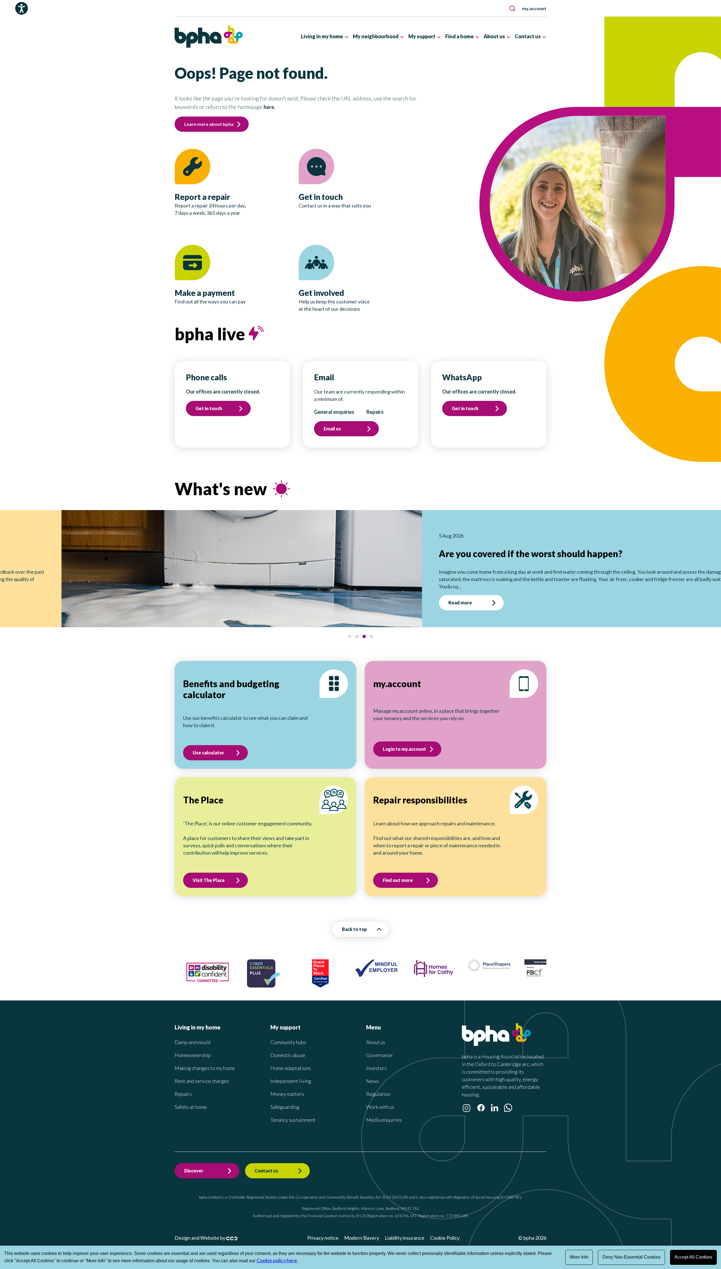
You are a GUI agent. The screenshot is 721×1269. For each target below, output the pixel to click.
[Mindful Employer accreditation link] (331, 967)
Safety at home (191, 1099)
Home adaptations (290, 1061)
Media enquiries (384, 1112)
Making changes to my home (205, 1061)
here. (269, 107)
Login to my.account (404, 741)
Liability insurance (404, 1230)
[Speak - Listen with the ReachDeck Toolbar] (21, 8)
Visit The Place (209, 872)
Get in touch (208, 408)
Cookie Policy (445, 1230)
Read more (597, 595)
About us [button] (494, 36)
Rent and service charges (202, 1074)
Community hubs (288, 1035)
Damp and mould (192, 1035)
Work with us (380, 1099)
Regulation (378, 1086)
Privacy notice (323, 1230)
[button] (512, 8)
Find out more (398, 872)
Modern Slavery (361, 1230)
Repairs (183, 1086)
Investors (376, 1061)
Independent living (290, 1074)
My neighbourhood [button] (376, 36)
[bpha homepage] (496, 1037)
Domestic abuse (287, 1048)
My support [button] (421, 36)
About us (375, 1035)
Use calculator (208, 745)
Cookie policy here (277, 1260)
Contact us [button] (528, 36)
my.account (534, 8)
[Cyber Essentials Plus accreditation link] (218, 978)
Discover (193, 1163)
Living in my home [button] (322, 36)
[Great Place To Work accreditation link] (275, 978)
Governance (379, 1048)
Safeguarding (284, 1099)
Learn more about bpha (208, 124)
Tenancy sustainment (292, 1112)
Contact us (266, 1163)
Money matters (287, 1086)
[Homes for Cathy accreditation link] (387, 968)
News (372, 1074)
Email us (332, 428)
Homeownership (193, 1048)
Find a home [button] (459, 36)
